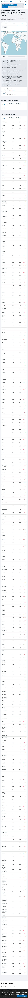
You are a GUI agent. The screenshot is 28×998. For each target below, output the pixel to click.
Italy (2, 442)
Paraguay (3, 634)
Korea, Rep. (4, 469)
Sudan (3, 742)
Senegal (3, 681)
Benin (3, 188)
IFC (8, 986)
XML (10, 90)
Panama (3, 627)
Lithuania (3, 506)
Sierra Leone (4, 691)
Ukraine (3, 802)
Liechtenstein (4, 502)
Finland (3, 345)
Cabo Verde (4, 228)
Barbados (3, 175)
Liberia (3, 496)
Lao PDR (3, 482)
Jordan (3, 452)
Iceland (3, 415)
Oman (3, 617)
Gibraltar (3, 372)
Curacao (3, 289)
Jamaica (3, 445)
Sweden (3, 749)
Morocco (3, 566)
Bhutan (3, 195)
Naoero (3, 579)
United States (4, 813)
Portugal (3, 647)
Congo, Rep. (4, 272)
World (3, 849)
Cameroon (4, 235)
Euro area (3, 874)
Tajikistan (3, 759)
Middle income (4, 969)
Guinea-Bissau (4, 395)
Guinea (3, 392)
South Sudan (4, 718)
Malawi (3, 519)
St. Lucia (3, 731)
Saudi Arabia (4, 677)
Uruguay (3, 816)
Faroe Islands (4, 339)
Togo (3, 772)
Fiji (2, 342)
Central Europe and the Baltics (4, 860)
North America (4, 926)
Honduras (4, 405)
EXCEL (13, 90)
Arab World (4, 853)
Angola (3, 138)
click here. (8, 996)
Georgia (3, 362)
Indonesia (3, 422)
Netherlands (4, 586)
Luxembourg (4, 509)
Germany (3, 365)
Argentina (3, 145)
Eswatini (3, 332)
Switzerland (4, 752)
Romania (3, 657)
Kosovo (3, 472)
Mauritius (3, 542)
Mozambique (4, 569)
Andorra (3, 107)
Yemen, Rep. (4, 839)
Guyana (3, 399)
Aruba (3, 152)
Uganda (3, 799)
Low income (4, 963)
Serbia (3, 684)
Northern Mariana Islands (3, 610)
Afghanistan (4, 122)
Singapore (4, 694)
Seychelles (4, 687)
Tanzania (3, 762)
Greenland (4, 379)
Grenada (3, 382)
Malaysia (3, 522)
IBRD (2, 986)
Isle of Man (4, 435)
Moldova (3, 552)
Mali (2, 529)
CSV (7, 90)
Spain (3, 721)
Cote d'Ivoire (4, 279)
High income (4, 956)
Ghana (3, 369)
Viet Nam (3, 829)
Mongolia (3, 559)
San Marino (4, 671)
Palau (3, 624)
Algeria (3, 128)
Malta (3, 532)
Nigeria (3, 602)
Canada (3, 238)
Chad (3, 248)
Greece (3, 375)
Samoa (3, 667)
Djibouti (3, 302)
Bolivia (3, 198)
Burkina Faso (4, 222)
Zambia (3, 843)
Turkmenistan (4, 789)
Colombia (3, 262)
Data (11, 1)
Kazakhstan (4, 456)
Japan (3, 449)
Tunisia (3, 782)
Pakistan (3, 621)
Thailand (3, 766)
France (3, 349)
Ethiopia (3, 335)
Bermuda (3, 192)
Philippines (4, 641)
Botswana (3, 205)
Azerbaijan (4, 162)
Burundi (3, 225)
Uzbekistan (4, 819)
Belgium (3, 182)
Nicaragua (4, 596)
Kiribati (3, 462)
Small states (4, 940)
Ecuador (3, 312)
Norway (3, 614)
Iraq (2, 429)
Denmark (3, 299)
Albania (3, 125)
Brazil (3, 208)
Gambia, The (4, 359)
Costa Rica (4, 275)
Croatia (3, 282)
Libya (3, 499)
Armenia (3, 148)
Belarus (3, 178)
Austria (3, 158)
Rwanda (3, 664)
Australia (3, 155)
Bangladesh (4, 172)
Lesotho (3, 492)
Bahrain (3, 168)
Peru (3, 637)
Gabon (3, 355)
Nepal (3, 582)
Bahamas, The (4, 165)
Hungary (3, 412)
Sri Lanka (3, 724)
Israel (3, 439)
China (3, 259)
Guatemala (4, 389)
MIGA (11, 986)
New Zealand (4, 592)
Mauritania (4, 539)
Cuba (3, 285)
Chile (3, 255)
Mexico (3, 546)
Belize (3, 185)
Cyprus (3, 292)
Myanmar (3, 572)
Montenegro (4, 562)
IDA (5, 986)
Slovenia (3, 704)
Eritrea (3, 325)
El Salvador (4, 319)
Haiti (3, 402)
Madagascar (4, 516)
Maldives (3, 526)
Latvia (3, 486)
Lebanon (3, 489)
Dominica (3, 305)
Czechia (3, 295)
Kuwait (3, 476)
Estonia (3, 329)
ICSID (15, 986)
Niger (3, 599)
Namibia (3, 576)
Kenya (3, 459)
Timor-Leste (4, 769)
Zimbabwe (4, 846)
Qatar (3, 654)
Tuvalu (3, 796)
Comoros (3, 265)
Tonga (3, 776)
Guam (3, 385)
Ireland (3, 432)
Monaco (3, 556)
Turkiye (3, 786)
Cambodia (4, 232)
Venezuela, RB (4, 826)
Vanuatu (3, 823)
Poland (3, 644)
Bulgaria (3, 218)
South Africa (4, 714)
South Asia (4, 943)
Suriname (3, 746)
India (3, 419)
